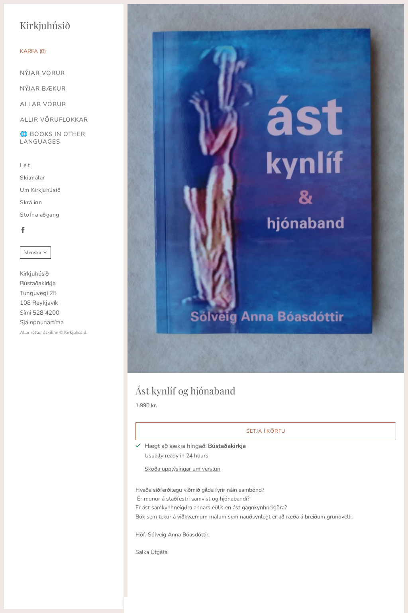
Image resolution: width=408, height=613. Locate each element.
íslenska (32, 252)
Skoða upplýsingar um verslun (182, 469)
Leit (25, 165)
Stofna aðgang (39, 214)
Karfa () (33, 51)
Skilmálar (32, 177)
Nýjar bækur (43, 89)
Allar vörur (43, 104)
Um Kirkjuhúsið (40, 190)
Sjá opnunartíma (42, 322)
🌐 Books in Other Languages (52, 138)
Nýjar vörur (42, 73)
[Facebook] (23, 230)
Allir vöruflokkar (54, 120)
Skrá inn (31, 202)
